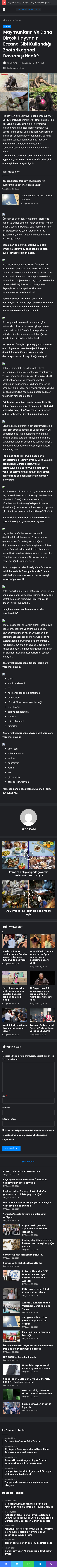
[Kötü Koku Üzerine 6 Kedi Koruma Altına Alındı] (11, 1293)
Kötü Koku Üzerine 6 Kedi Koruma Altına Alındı (35, 1291)
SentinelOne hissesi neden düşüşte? (23, 1254)
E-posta (7, 1107)
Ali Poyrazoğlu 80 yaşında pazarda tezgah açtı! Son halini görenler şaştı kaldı (41, 994)
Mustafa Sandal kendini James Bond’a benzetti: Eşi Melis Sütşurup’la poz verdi (14, 955)
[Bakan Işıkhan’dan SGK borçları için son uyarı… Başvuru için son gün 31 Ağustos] (11, 1275)
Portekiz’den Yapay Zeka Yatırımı (21, 1171)
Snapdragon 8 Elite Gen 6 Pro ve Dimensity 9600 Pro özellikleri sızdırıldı (26, 1380)
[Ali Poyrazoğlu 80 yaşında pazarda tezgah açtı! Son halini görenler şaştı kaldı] (42, 978)
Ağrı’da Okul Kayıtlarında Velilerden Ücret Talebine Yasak (36, 1306)
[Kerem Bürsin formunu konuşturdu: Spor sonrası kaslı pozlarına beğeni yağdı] (42, 941)
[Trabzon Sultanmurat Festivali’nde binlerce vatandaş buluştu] (42, 1015)
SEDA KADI (12, 63)
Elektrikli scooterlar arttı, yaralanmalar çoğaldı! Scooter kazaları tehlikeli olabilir (13, 994)
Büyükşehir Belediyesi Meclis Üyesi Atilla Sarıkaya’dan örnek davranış (25, 1181)
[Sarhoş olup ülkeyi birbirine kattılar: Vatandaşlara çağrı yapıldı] (11, 1244)
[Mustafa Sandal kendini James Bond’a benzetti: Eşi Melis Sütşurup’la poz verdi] (14, 941)
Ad (4, 1096)
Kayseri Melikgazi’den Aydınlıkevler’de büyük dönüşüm (34, 1228)
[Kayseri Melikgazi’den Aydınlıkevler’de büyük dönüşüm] (11, 1229)
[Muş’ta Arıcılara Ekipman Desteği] (11, 1336)
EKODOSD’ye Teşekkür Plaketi (19, 1357)
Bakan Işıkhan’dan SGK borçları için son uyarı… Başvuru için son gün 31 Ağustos (35, 1276)
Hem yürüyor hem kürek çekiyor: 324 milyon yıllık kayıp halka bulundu (27, 1204)
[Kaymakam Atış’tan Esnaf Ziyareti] (11, 1408)
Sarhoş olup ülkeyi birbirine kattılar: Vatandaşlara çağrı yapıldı (38, 1243)
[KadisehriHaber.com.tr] (28, 9)
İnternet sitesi (9, 1119)
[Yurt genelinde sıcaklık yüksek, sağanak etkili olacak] (11, 1321)
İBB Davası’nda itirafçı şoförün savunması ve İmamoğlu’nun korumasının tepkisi (28, 1347)
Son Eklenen (28, 1161)
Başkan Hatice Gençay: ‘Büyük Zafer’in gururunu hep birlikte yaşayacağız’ (24, 1193)
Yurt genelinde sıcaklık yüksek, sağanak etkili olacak (34, 1320)
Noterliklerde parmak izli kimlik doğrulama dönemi (36, 1367)
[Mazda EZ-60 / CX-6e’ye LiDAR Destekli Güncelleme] (11, 1394)
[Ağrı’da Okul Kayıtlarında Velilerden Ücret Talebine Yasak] (11, 1307)
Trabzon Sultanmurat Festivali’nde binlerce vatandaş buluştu (42, 1028)
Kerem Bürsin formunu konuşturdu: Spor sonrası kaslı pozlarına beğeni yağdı (42, 957)
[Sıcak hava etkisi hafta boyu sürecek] (10, 199)
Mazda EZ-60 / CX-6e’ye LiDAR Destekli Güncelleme (37, 1392)
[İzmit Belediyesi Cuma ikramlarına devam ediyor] (14, 1015)
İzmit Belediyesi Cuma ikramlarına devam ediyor (14, 1028)
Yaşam (19, 20)
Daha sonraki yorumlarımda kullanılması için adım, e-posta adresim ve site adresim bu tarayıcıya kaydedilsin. (28, 1135)
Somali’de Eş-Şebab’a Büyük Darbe (22, 1263)
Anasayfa (9, 20)
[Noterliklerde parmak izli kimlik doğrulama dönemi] (11, 1369)
